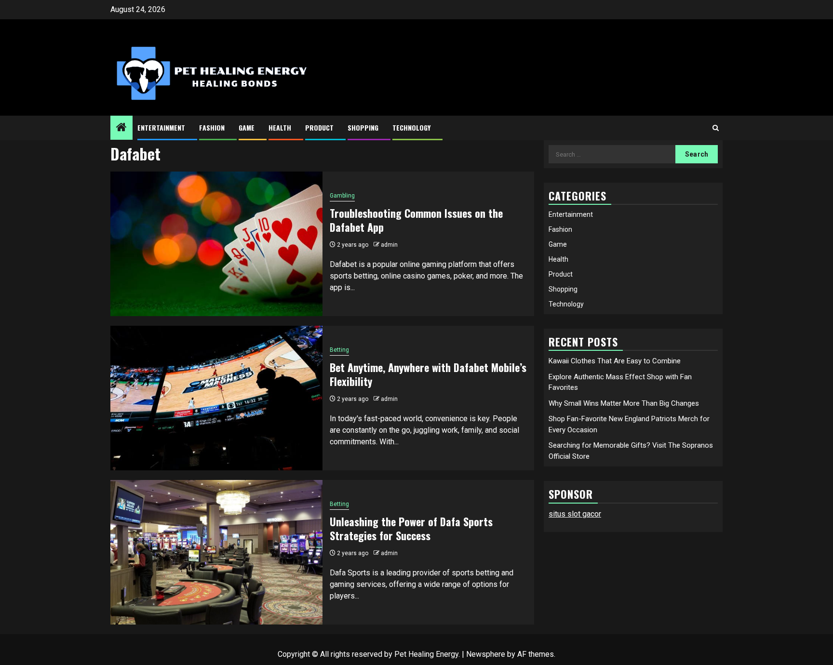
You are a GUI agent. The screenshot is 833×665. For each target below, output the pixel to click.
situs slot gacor (575, 514)
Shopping (363, 127)
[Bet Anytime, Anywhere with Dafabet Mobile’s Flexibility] (216, 398)
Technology (411, 127)
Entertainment (161, 127)
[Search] (716, 128)
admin (389, 244)
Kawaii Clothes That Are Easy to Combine (615, 361)
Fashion (212, 127)
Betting (339, 349)
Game (247, 127)
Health (280, 127)
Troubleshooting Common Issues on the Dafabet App (416, 220)
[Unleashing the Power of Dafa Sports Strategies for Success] (216, 552)
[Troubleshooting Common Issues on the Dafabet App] (216, 244)
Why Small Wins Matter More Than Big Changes (624, 403)
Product (319, 127)
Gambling (342, 195)
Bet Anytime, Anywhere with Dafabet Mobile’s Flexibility (428, 374)
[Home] (121, 128)
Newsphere (485, 654)
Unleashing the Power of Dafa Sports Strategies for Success (411, 528)
